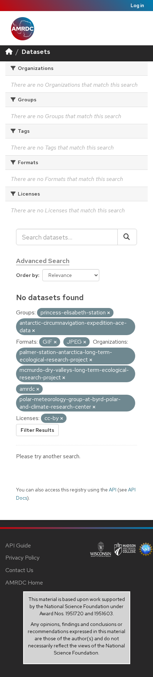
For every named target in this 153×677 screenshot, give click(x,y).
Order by (27, 275)
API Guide (18, 545)
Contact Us (19, 570)
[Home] (8, 51)
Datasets (36, 51)
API (112, 489)
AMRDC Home (24, 582)
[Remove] (108, 312)
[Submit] (127, 237)
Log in (137, 5)
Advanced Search (42, 261)
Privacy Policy (22, 557)
